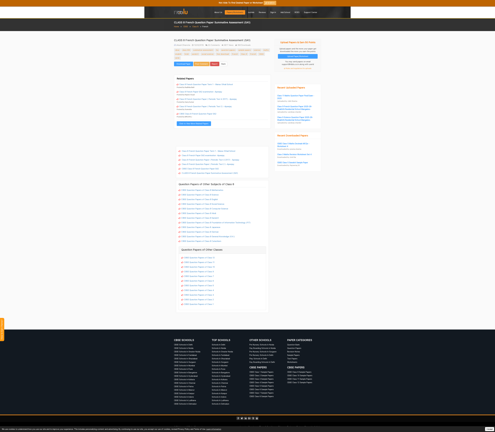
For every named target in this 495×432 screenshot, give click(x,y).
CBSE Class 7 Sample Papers (261, 393)
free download (223, 54)
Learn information (213, 429)
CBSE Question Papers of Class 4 (199, 290)
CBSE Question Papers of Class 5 (199, 285)
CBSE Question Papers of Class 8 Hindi (198, 213)
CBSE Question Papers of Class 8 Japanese (200, 227)
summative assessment (203, 50)
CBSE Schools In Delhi (183, 345)
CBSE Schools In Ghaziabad (185, 358)
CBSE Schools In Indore (184, 397)
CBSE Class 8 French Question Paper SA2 (197, 114)
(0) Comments (213, 45)
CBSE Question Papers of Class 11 (199, 262)
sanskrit (195, 54)
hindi (187, 54)
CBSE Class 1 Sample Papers (261, 372)
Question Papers (294, 348)
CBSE (185, 26)
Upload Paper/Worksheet (297, 56)
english (178, 54)
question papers (228, 50)
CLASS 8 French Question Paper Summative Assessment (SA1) (209, 173)
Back (223, 64)
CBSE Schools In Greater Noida (187, 352)
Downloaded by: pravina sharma (289, 149)
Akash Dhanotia (183, 45)
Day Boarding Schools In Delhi (262, 362)
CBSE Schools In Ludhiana (185, 400)
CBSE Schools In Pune (183, 369)
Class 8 (195, 26)
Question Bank (293, 345)
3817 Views (228, 45)
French (235, 54)
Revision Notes (293, 352)
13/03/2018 (198, 45)
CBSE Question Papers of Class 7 (199, 276)
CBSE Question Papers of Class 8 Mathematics (202, 190)
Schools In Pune (218, 369)
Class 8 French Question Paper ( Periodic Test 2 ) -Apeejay (205, 106)
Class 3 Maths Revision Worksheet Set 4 (294, 154)
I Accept (489, 429)
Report (215, 64)
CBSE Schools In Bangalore (185, 372)
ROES (297, 12)
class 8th (186, 50)
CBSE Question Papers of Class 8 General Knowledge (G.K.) (208, 236)
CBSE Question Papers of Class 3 (199, 295)
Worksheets (292, 362)
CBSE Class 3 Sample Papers (261, 379)
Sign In (273, 12)
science (257, 50)
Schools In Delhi (218, 345)
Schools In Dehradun (220, 404)
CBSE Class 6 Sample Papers (261, 389)
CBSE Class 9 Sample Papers (299, 372)
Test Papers (292, 358)
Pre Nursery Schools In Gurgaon (263, 352)
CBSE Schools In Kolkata (184, 379)
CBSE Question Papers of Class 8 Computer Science (204, 208)
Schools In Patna (219, 386)
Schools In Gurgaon (220, 362)
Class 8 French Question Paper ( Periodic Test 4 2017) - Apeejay (208, 99)
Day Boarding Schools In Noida (262, 348)
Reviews (262, 12)
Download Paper (184, 64)
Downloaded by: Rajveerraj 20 (288, 165)
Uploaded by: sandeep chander (289, 112)
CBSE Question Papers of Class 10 (199, 267)
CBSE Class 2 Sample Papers (261, 375)
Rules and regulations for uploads (298, 68)
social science (208, 54)
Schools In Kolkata (219, 379)
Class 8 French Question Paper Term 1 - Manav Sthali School (206, 84)
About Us (218, 12)
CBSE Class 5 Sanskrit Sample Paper (292, 162)
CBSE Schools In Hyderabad (186, 376)
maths (266, 50)
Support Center (310, 12)
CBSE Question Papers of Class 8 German (200, 232)
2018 (177, 58)
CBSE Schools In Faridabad (185, 355)
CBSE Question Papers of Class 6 (199, 281)
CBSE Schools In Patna (183, 386)
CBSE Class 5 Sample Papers (261, 386)
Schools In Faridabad (220, 355)
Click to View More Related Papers (193, 123)
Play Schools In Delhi (258, 358)
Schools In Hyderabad (221, 376)
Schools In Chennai (220, 383)
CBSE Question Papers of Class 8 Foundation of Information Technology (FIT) (215, 222)
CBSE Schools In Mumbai (184, 365)
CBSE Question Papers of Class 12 (199, 257)
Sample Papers (293, 355)
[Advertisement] (222, 70)
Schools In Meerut (219, 390)
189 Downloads (244, 45)
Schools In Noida (219, 348)
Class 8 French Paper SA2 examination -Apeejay (200, 91)
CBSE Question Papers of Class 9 (199, 271)
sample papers (244, 50)
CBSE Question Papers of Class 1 (199, 304)
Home (176, 26)
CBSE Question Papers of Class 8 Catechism (201, 241)
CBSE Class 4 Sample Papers (261, 382)
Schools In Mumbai (220, 365)
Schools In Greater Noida (222, 352)
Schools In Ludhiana (220, 400)
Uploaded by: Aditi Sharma (287, 101)
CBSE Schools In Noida (183, 348)
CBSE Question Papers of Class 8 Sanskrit (200, 218)
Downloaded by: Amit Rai (286, 157)
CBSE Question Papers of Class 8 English (199, 199)
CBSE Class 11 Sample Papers (299, 379)
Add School (285, 12)
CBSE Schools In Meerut (184, 390)
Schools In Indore (219, 397)
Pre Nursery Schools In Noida (261, 345)
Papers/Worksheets (235, 12)
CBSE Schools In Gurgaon (185, 362)
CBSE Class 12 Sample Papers (299, 382)
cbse (177, 50)
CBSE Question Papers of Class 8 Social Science (202, 204)
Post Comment (201, 64)
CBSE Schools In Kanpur (184, 393)
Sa (217, 50)
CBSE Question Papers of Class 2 (199, 299)
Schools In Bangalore (221, 372)
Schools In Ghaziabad (221, 358)
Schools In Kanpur (219, 393)
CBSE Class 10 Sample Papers (299, 375)
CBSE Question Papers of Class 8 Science (200, 195)
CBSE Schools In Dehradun (185, 404)
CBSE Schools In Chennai (184, 383)
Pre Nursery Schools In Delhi (261, 355)
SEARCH (271, 3)
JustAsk (251, 12)
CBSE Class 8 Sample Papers (261, 396)
